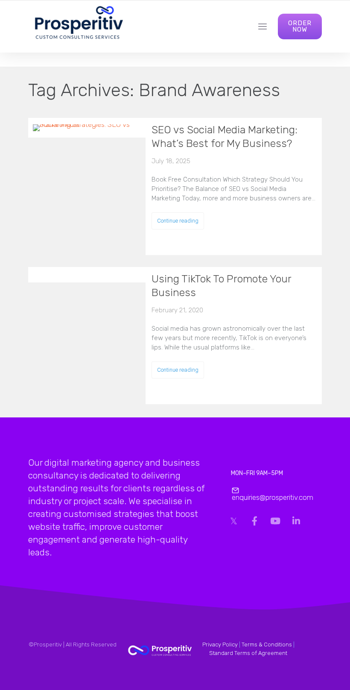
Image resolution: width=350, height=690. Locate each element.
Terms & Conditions (267, 644)
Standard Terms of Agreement (248, 653)
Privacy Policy (220, 644)
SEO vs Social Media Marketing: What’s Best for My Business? (225, 136)
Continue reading (177, 220)
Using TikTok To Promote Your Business (221, 286)
